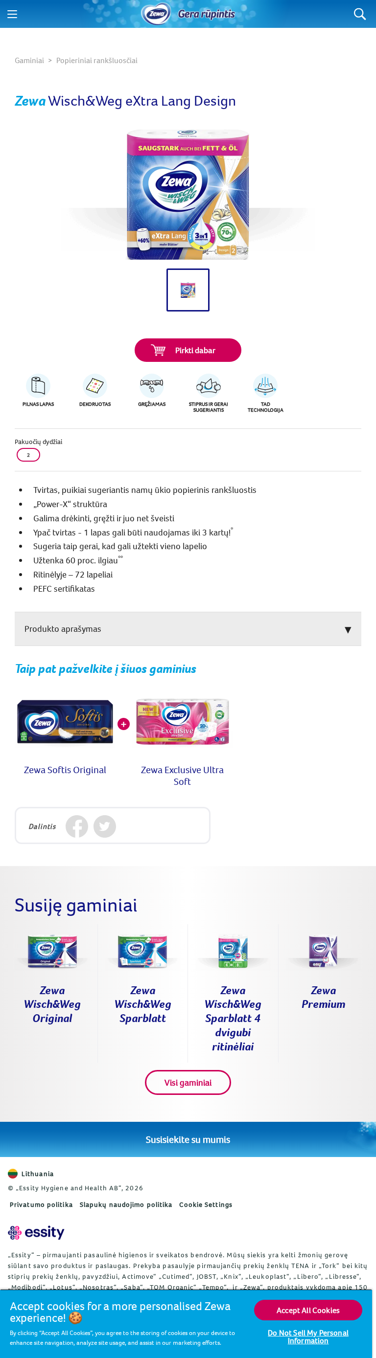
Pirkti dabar (195, 350)
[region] (186, 1323)
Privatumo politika (41, 1204)
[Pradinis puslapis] (156, 14)
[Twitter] (105, 827)
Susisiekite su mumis (188, 1139)
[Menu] (12, 14)
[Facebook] (77, 827)
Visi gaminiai (188, 1082)
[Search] (360, 14)
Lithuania (38, 1173)
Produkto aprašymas (62, 628)
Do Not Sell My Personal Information (308, 1336)
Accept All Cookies (308, 1310)
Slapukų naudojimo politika (126, 1204)
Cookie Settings (206, 1204)
